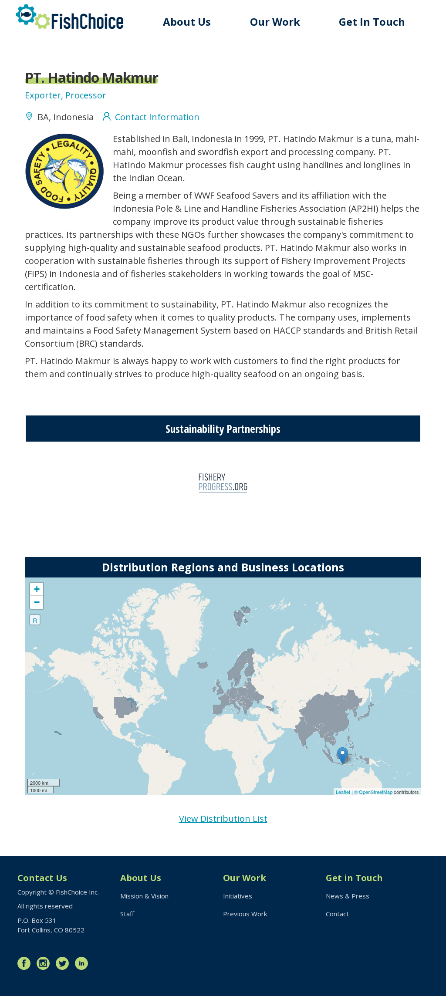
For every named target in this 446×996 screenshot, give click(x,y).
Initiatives (237, 895)
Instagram (45, 963)
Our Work (275, 21)
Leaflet (343, 791)
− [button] (37, 602)
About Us (187, 21)
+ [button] (37, 589)
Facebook (26, 963)
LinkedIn (83, 963)
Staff (127, 913)
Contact (337, 913)
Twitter (64, 963)
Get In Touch (372, 21)
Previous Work (245, 913)
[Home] (69, 16)
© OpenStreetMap (374, 791)
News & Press (347, 895)
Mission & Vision (144, 895)
